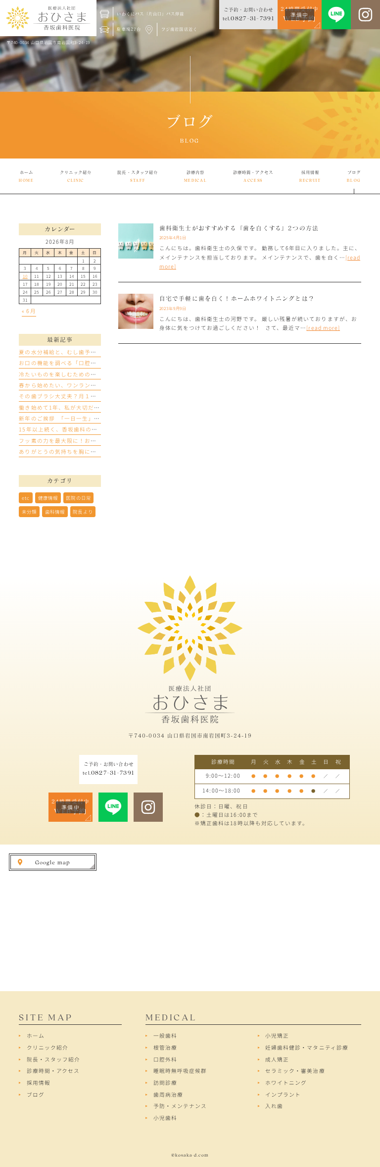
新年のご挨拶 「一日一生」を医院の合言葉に (80, 418)
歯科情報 (55, 511)
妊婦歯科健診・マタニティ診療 (306, 1047)
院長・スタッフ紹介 (53, 1059)
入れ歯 (274, 1106)
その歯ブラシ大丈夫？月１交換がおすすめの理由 (84, 396)
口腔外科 (165, 1059)
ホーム (36, 1035)
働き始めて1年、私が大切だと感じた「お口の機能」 (89, 407)
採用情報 (38, 1082)
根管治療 (165, 1047)
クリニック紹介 (47, 1047)
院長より (83, 511)
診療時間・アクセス (53, 1070)
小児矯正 (277, 1035)
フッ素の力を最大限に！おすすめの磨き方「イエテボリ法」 (99, 440)
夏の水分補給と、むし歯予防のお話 (66, 352)
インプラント (283, 1094)
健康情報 (48, 497)
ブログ (36, 1094)
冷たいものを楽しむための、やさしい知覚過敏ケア (87, 374)
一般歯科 (165, 1035)
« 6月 (29, 311)
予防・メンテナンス (180, 1106)
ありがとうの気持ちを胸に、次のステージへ (78, 451)
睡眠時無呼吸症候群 (180, 1070)
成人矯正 (277, 1059)
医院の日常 (78, 497)
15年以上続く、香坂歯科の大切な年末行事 (76, 429)
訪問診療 (165, 1082)
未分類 (29, 511)
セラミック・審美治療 (295, 1070)
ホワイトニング (286, 1082)
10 (25, 276)
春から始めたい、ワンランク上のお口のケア (78, 385)
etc (26, 497)
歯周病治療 (168, 1094)
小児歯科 (165, 1117)
